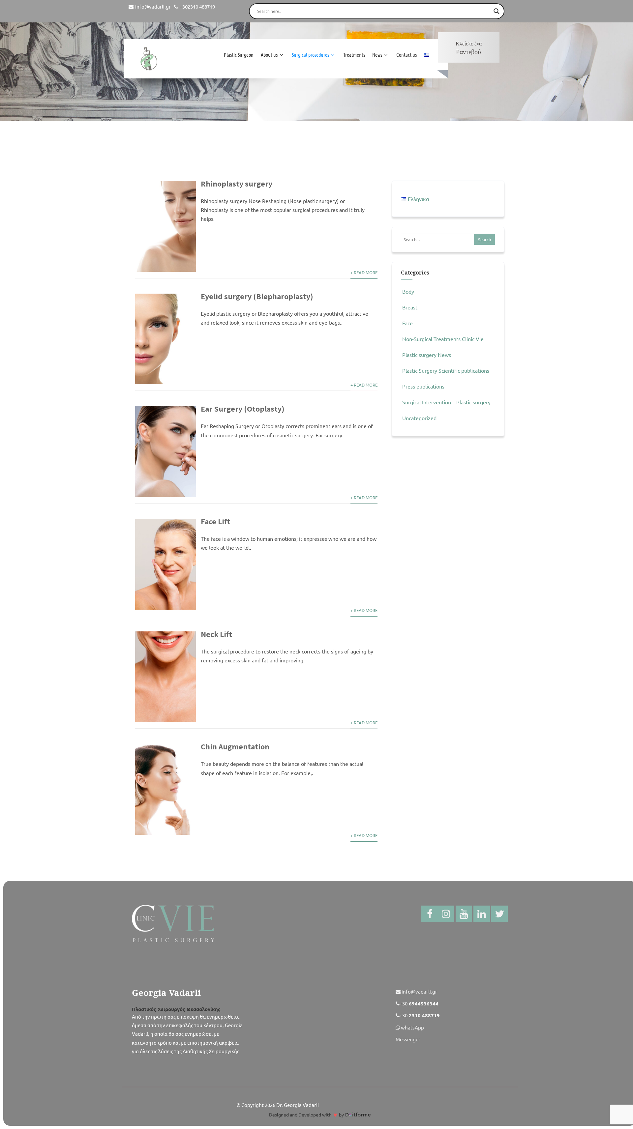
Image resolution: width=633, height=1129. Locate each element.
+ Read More (363, 272)
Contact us (406, 54)
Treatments (354, 54)
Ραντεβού (469, 48)
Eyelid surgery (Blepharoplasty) (257, 296)
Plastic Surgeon (239, 54)
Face (407, 323)
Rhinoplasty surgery (236, 183)
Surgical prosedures (310, 54)
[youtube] (464, 914)
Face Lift (215, 521)
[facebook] (429, 914)
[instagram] (446, 914)
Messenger (408, 1039)
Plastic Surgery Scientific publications (445, 370)
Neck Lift (216, 634)
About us (269, 54)
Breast (409, 307)
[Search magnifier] (496, 11)
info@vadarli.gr (153, 6)
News (377, 54)
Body (408, 291)
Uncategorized (419, 418)
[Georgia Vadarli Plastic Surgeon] (148, 58)
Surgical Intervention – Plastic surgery (446, 402)
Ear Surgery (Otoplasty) (243, 408)
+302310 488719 (197, 6)
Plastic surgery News (426, 354)
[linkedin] (481, 914)
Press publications (423, 386)
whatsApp (412, 1027)
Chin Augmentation (235, 746)
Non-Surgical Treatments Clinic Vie (443, 338)
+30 (419, 1003)
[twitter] (499, 914)
